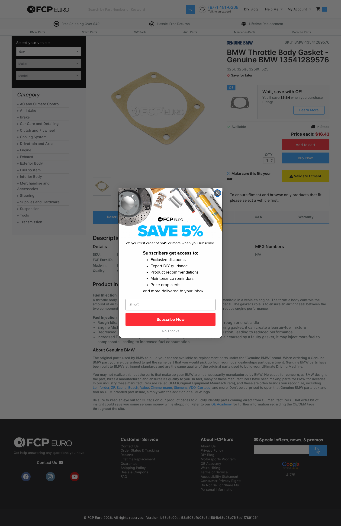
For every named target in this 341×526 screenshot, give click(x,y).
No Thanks (170, 331)
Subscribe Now (171, 319)
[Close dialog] (217, 193)
